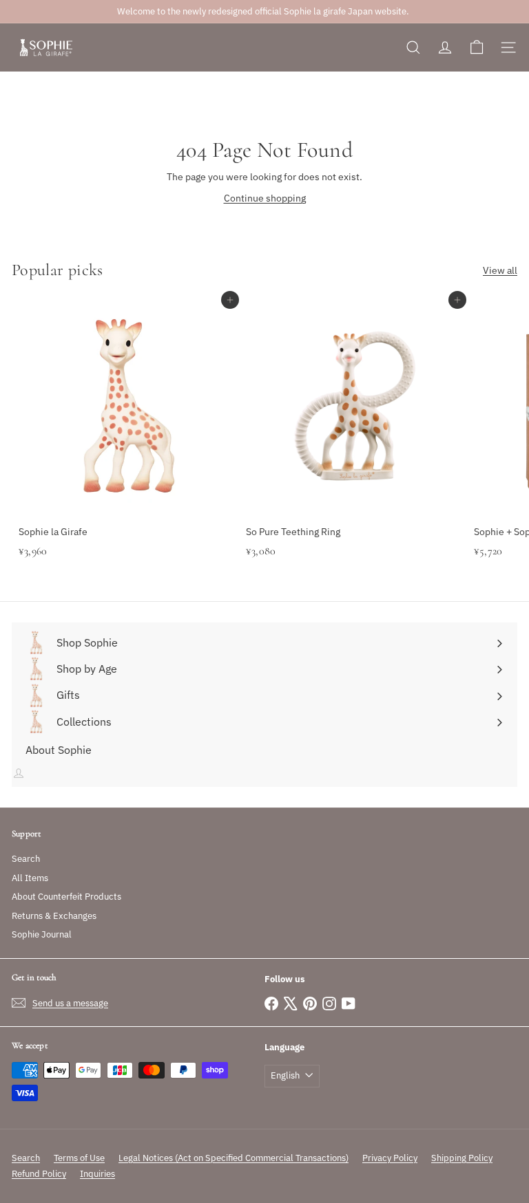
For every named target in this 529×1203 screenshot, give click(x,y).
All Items (30, 878)
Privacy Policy (389, 1158)
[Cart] (476, 47)
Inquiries (97, 1174)
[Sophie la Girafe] (125, 446)
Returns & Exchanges (54, 916)
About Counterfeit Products (66, 896)
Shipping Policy (461, 1158)
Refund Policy (39, 1174)
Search (26, 859)
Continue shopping (265, 198)
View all (500, 270)
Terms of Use (79, 1158)
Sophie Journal (42, 934)
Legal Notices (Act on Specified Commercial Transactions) (233, 1158)
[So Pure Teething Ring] (352, 446)
